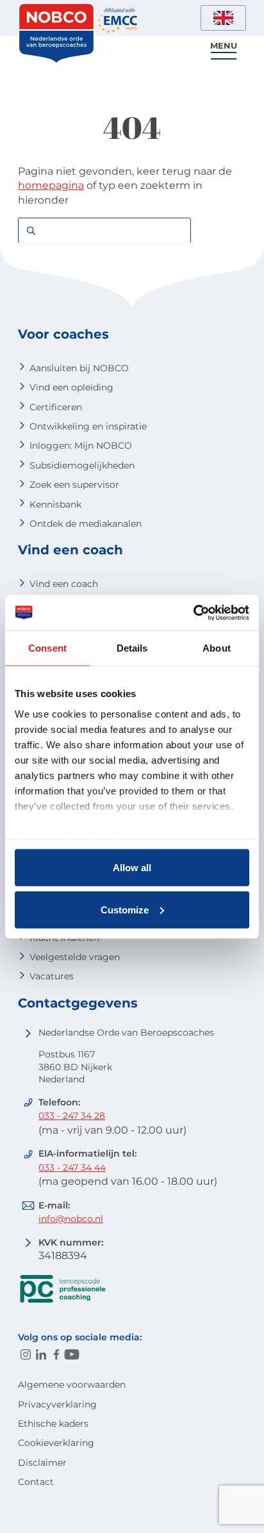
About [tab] (216, 648)
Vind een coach (63, 584)
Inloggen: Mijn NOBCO (80, 445)
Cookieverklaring (56, 1443)
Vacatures (51, 976)
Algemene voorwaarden (72, 1384)
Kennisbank (55, 504)
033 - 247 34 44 (72, 1167)
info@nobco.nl (70, 1218)
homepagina (51, 185)
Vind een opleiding (71, 387)
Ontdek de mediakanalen (85, 523)
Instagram (25, 1354)
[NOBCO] (56, 60)
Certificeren (55, 407)
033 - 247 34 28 (71, 1115)
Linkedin (41, 1354)
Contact (36, 1482)
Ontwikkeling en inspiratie (88, 426)
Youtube (71, 1354)
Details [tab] (132, 648)
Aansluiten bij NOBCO (79, 368)
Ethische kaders (53, 1423)
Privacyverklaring (57, 1404)
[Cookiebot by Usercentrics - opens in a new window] (193, 612)
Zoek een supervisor (74, 484)
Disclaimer (42, 1462)
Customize (125, 909)
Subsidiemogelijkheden (82, 465)
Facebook (56, 1354)
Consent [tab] (47, 648)
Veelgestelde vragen (74, 957)
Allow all (132, 867)
